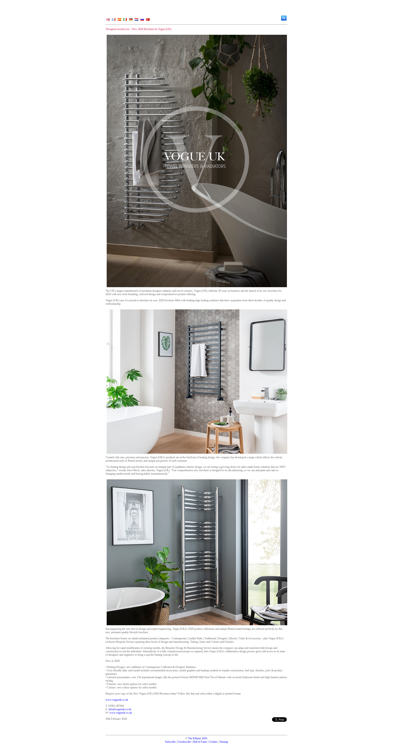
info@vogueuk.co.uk (119, 709)
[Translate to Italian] (125, 20)
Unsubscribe (184, 741)
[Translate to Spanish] (119, 20)
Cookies (213, 741)
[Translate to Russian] (142, 20)
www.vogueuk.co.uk (117, 699)
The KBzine (194, 738)
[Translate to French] (113, 20)
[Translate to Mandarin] (147, 20)
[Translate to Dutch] (136, 20)
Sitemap (223, 741)
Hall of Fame (200, 741)
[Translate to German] (130, 20)
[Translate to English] (108, 20)
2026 (204, 738)
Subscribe (170, 741)
